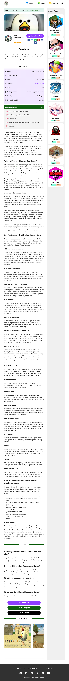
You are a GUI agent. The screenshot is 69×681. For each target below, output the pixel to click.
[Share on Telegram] (35, 42)
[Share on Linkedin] (42, 40)
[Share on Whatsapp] (35, 40)
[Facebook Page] (20, 673)
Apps (43, 3)
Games (55, 3)
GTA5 (17, 167)
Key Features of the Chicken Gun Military (19, 115)
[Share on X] (32, 40)
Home (31, 3)
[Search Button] (62, 3)
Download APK (36, 36)
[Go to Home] (6, 3)
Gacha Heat (55, 118)
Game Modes (12, 118)
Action (23, 10)
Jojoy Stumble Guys (55, 75)
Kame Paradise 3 (55, 54)
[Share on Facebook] (29, 40)
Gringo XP (56, 139)
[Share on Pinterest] (38, 40)
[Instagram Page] (26, 673)
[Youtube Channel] (48, 673)
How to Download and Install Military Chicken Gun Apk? (23, 122)
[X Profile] (43, 673)
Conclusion (11, 126)
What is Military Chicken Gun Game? (18, 111)
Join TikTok (24, 613)
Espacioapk (55, 97)
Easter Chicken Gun (56, 161)
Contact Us (48, 668)
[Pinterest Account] (31, 673)
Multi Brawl (55, 182)
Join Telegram (24, 608)
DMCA (19, 668)
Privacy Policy (32, 668)
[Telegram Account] (37, 673)
